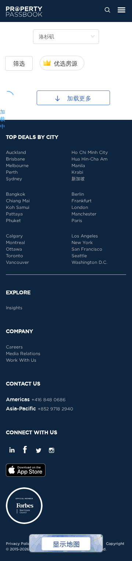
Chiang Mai (18, 200)
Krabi (77, 172)
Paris (77, 220)
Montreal (15, 242)
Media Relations (23, 353)
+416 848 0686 (49, 399)
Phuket (13, 220)
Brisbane (15, 158)
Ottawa (14, 249)
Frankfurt (82, 200)
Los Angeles (85, 235)
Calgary (14, 235)
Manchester (84, 213)
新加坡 (78, 178)
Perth (12, 172)
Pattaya (14, 213)
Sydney (14, 178)
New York (82, 242)
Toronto (14, 255)
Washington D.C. (89, 262)
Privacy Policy (19, 544)
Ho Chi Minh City (90, 152)
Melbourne (17, 165)
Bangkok (15, 194)
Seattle (79, 255)
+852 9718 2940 (55, 408)
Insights (14, 307)
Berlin (78, 194)
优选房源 (65, 63)
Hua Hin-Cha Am (89, 158)
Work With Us (21, 360)
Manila (78, 165)
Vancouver (17, 262)
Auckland (16, 152)
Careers (14, 346)
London (80, 207)
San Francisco (87, 249)
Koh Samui (17, 207)
